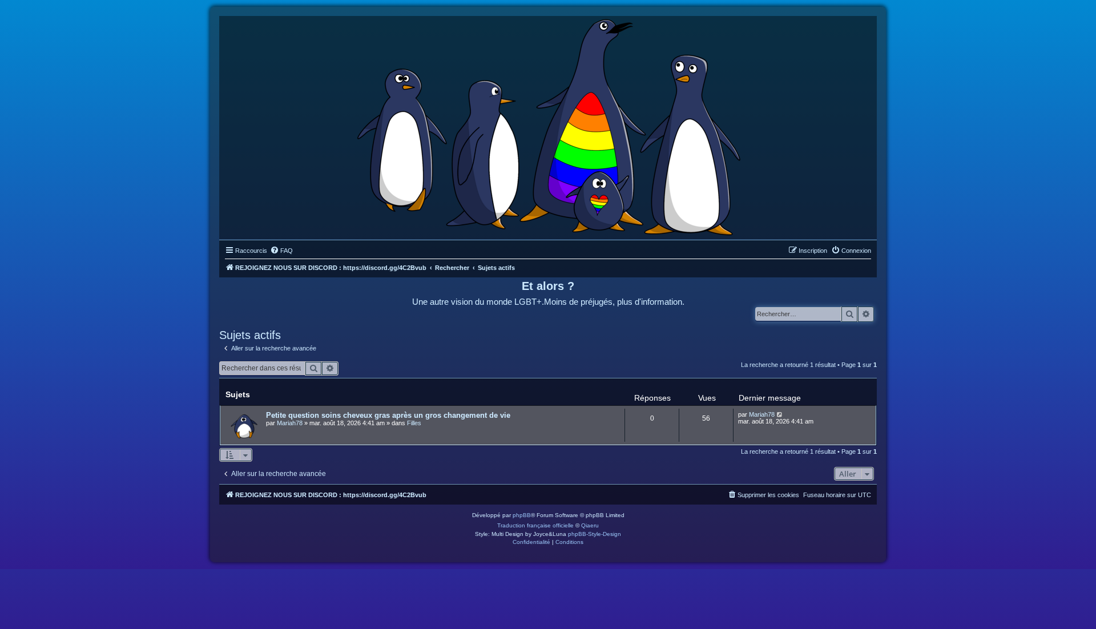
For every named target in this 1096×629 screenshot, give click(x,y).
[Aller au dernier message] (780, 414)
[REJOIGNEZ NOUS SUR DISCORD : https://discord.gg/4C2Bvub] (548, 125)
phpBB (522, 515)
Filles (414, 423)
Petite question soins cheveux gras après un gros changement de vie (388, 415)
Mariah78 (290, 423)
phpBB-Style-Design (594, 534)
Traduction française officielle (535, 525)
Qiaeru (590, 525)
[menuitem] (281, 250)
